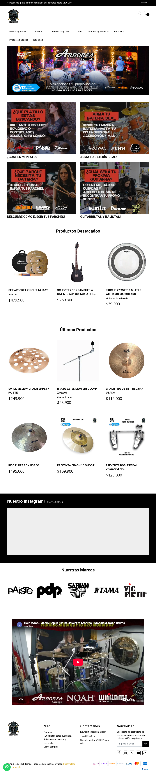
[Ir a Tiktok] (145, 753)
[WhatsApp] (132, 753)
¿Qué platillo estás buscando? (58, 736)
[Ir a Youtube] (138, 753)
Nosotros (38, 40)
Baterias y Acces (18, 31)
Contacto (48, 732)
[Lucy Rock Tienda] (13, 16)
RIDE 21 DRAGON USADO (23, 465)
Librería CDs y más (60, 31)
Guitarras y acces (98, 31)
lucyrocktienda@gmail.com (93, 732)
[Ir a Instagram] (125, 753)
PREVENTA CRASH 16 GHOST (75, 465)
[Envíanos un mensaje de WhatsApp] (7, 767)
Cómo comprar (51, 747)
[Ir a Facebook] (119, 753)
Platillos (39, 31)
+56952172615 (87, 736)
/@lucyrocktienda (54, 502)
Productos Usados (18, 40)
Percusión (119, 31)
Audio (80, 31)
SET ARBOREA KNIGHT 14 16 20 (28, 290)
